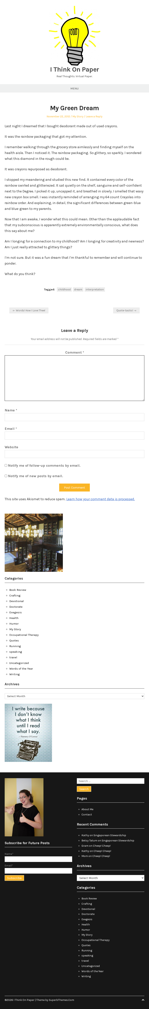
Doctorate (16, 606)
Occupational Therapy (24, 635)
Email (11, 429)
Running (15, 646)
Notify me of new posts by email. (35, 476)
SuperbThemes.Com (61, 1000)
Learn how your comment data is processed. (100, 499)
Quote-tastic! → (126, 310)
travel (13, 657)
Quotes (14, 640)
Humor (14, 623)
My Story (77, 116)
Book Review (17, 590)
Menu (74, 88)
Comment (74, 352)
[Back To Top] (143, 1000)
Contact (86, 814)
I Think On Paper (74, 69)
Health (13, 618)
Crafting (15, 595)
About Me (87, 809)
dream (78, 289)
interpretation (95, 289)
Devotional (16, 601)
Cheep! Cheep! (102, 845)
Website (11, 447)
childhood (64, 289)
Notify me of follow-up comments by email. (44, 465)
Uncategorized (19, 663)
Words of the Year (21, 668)
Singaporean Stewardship (110, 835)
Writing (14, 674)
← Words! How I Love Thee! (29, 310)
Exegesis (15, 612)
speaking (15, 651)
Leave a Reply (94, 116)
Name (11, 410)
